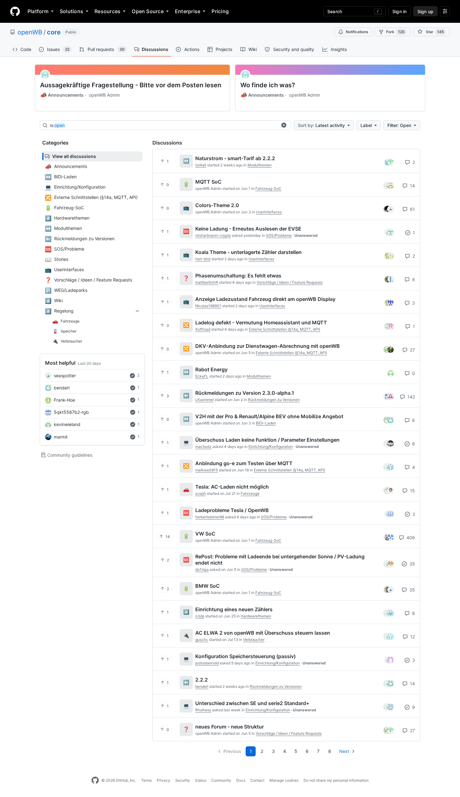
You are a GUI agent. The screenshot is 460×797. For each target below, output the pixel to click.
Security (182, 780)
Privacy (163, 780)
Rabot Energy (211, 369)
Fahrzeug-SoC (268, 188)
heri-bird (202, 258)
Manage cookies (284, 780)
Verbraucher (253, 639)
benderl (61, 387)
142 (410, 396)
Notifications (357, 31)
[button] (284, 125)
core (54, 32)
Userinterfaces (269, 212)
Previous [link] (232, 751)
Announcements (62, 95)
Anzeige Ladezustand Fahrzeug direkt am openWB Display (265, 299)
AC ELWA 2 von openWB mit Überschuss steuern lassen (262, 633)
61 (412, 209)
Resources (107, 11)
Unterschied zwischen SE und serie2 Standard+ (252, 703)
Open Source (148, 11)
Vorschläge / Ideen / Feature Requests (290, 282)
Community (221, 780)
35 (411, 563)
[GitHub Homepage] (95, 780)
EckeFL (201, 376)
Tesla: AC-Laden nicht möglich (232, 487)
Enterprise (187, 11)
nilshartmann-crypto (213, 235)
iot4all (200, 165)
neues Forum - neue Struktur (229, 726)
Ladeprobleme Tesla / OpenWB (232, 510)
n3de (199, 616)
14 (412, 185)
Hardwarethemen (256, 616)
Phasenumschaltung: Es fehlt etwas (238, 275)
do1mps (202, 569)
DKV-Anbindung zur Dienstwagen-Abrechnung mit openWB (267, 346)
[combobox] (163, 125)
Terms (146, 780)
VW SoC (205, 533)
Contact (257, 780)
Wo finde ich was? (267, 85)
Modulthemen (260, 165)
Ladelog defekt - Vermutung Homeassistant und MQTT (261, 322)
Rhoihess (203, 710)
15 (412, 490)
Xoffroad (202, 329)
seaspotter (65, 375)
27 (412, 350)
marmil (60, 436)
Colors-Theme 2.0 (217, 205)
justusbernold (207, 663)
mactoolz (203, 446)
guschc (201, 639)
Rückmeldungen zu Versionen (274, 399)
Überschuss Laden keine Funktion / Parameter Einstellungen (267, 440)
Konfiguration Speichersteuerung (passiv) (245, 656)
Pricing (220, 11)
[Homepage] (15, 11)
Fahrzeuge (250, 493)
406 (410, 537)
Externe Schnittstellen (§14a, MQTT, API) (284, 329)
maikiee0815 (206, 470)
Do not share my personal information (336, 780)
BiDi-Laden (266, 423)
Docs (240, 780)
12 (412, 636)
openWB (30, 32)
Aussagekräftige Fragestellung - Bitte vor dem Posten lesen (130, 85)
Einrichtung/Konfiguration (270, 446)
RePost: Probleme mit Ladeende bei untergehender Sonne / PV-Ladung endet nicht (280, 559)
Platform (38, 11)
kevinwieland (67, 424)
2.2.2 (201, 680)
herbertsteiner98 (209, 517)
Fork (395, 31)
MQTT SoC (208, 182)
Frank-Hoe (64, 400)
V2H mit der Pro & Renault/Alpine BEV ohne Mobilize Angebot (269, 416)
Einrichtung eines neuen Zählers (234, 609)
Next (344, 751)
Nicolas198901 (208, 305)
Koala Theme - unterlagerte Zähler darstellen (248, 252)
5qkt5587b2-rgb (71, 412)
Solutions (71, 11)
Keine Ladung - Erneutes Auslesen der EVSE (248, 229)
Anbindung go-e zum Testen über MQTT (244, 463)
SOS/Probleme (279, 235)
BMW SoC (207, 586)
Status (200, 780)
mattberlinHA (206, 282)
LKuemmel (204, 399)
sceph (200, 493)
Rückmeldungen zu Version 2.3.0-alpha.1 (244, 393)
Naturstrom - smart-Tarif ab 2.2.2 (235, 158)
